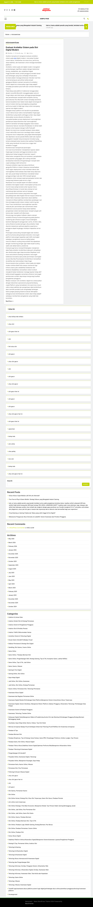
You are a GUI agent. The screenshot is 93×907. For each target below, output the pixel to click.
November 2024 (13, 603)
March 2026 (12, 542)
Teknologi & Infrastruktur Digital (18, 851)
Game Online (12, 651)
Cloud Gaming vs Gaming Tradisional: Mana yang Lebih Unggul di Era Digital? (57, 2)
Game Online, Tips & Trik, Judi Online (19, 662)
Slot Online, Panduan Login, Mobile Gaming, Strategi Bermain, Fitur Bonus (30, 824)
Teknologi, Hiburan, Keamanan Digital (19, 885)
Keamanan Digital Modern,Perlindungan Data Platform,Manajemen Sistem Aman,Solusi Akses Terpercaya (40, 700)
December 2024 (13, 599)
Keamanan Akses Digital (15, 692)
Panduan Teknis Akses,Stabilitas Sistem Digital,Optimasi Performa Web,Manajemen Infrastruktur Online (39, 745)
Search (9, 481)
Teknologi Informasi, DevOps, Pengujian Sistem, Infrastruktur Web (28, 866)
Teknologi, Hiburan (14, 881)
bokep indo (11, 436)
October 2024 (12, 606)
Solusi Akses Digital (14, 836)
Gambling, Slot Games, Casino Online (19, 647)
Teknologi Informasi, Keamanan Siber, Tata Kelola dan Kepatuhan (28, 873)
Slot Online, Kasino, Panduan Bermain (19, 817)
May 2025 (11, 580)
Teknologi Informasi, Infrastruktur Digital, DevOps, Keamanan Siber (28, 870)
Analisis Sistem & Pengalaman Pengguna (20, 625)
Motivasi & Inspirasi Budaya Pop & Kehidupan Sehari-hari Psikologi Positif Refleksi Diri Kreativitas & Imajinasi (41, 727)
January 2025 (12, 595)
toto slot (11, 459)
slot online (11, 444)
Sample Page (44, 19)
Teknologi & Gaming (14, 847)
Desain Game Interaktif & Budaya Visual (20, 640)
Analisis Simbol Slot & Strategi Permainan (21, 621)
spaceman (11, 429)
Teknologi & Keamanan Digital (17, 855)
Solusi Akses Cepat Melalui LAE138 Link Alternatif (24, 495)
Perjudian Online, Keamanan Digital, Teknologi (22, 757)
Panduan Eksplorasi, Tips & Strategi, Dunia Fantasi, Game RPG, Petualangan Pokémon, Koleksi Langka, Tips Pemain (43, 738)
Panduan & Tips (13, 730)
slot (15, 58)
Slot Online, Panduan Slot (16, 832)
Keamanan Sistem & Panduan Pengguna (20, 710)
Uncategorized (12, 894)
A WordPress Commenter (16, 528)
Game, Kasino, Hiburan (15, 666)
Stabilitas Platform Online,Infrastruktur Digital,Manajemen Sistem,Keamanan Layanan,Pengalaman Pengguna (41, 839)
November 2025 (13, 557)
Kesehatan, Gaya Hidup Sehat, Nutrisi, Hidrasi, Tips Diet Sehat (27, 723)
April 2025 (11, 584)
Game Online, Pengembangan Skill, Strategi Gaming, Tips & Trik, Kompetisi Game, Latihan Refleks (37, 659)
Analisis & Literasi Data (15, 617)
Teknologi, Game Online (15, 877)
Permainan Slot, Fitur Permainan (18, 768)
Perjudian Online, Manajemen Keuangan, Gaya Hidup (24, 760)
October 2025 (12, 561)
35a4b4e (10, 53)
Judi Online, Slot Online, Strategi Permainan (21, 685)
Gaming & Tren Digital (15, 670)
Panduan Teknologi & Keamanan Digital (20, 749)
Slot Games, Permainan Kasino (17, 791)
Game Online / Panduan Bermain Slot (19, 655)
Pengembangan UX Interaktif (17, 753)
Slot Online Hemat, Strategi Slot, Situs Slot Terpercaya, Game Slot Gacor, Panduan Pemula (35, 798)
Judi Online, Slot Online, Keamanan (18, 681)
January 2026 (12, 550)
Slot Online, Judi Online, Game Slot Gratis (20, 813)
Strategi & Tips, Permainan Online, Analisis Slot (22, 843)
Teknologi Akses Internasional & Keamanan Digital (23, 858)
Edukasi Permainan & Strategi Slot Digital (20, 643)
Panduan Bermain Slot (15, 734)
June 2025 (11, 576)
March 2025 (12, 588)
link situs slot (12, 346)
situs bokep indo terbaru (15, 316)
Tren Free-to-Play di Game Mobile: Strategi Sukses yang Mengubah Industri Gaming (34, 499)
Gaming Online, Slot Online (16, 674)
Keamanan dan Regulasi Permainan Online (21, 696)
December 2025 (13, 554)
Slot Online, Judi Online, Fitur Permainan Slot (21, 809)
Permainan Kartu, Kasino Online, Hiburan (20, 764)
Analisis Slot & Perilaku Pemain (18, 628)
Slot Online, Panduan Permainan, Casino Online (22, 828)
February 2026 (12, 546)
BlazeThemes (29, 903)
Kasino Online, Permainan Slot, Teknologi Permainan (24, 689)
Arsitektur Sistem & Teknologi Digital (19, 636)
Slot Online (11, 794)
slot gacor (11, 354)
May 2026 (11, 539)
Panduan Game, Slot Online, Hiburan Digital (21, 742)
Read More (9, 301)
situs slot (11, 324)
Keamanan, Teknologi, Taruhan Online (19, 713)
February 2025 (12, 591)
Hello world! (30, 528)
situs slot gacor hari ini (15, 414)
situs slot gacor (13, 361)
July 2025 (11, 572)
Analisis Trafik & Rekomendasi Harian (19, 632)
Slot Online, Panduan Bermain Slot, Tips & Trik (22, 821)
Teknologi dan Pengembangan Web (19, 862)
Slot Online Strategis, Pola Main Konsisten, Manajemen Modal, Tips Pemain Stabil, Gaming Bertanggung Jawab (41, 806)
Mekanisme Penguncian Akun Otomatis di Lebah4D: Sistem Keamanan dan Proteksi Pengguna (37, 517)
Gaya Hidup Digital (14, 677)
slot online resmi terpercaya (16, 802)
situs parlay (11, 451)
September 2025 (13, 565)
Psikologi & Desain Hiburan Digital (18, 772)
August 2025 (12, 569)
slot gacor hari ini (13, 331)
